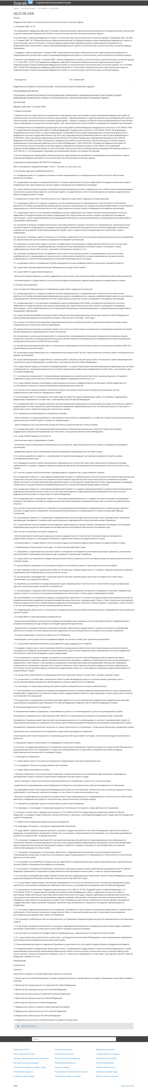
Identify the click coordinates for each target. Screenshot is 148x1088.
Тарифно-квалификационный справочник (31, 1058)
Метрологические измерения (67, 1058)
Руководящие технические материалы (71, 1072)
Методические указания (106, 1058)
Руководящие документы (65, 1063)
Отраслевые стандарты (23, 1072)
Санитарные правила (105, 1063)
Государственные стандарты (108, 1054)
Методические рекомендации (26, 1063)
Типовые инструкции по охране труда (30, 1067)
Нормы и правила (62, 1067)
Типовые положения (63, 1049)
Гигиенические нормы (64, 1054)
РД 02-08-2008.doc (28, 1026)
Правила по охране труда (107, 1072)
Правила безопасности (106, 1067)
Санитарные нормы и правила (68, 1076)
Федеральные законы (105, 1049)
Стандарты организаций (24, 1076)
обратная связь (127, 1086)
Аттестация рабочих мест (24, 1054)
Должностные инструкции (107, 1076)
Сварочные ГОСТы (21, 1049)
